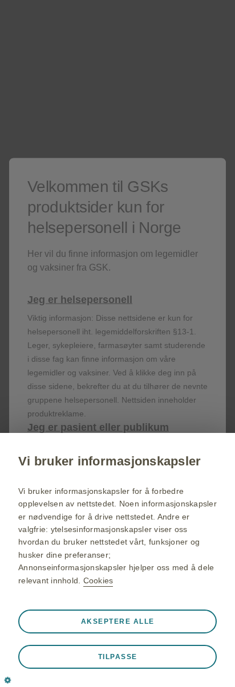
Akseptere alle (118, 621)
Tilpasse (117, 657)
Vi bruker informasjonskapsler (109, 461)
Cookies (98, 580)
